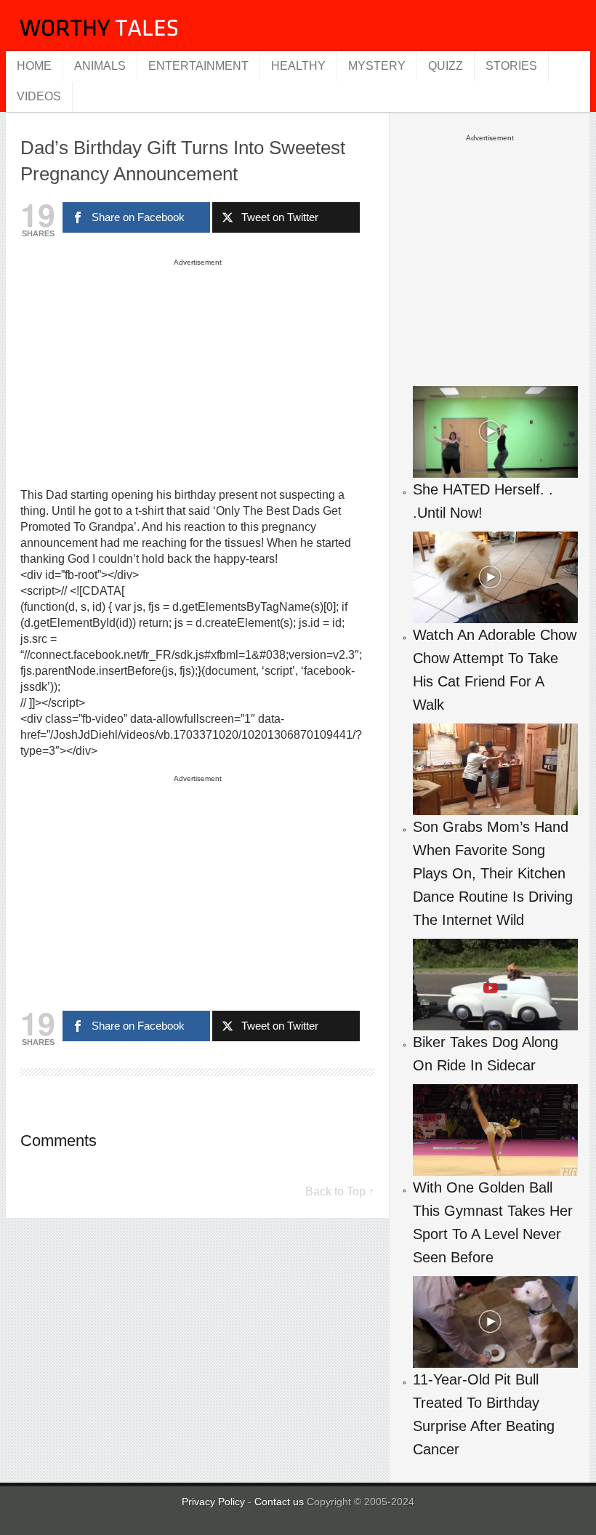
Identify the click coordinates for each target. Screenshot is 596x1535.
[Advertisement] (198, 372)
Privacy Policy (213, 1501)
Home (34, 66)
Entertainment (198, 66)
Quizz (445, 66)
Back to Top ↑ (339, 1191)
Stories (511, 66)
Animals (100, 66)
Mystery (377, 66)
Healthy (298, 66)
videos (39, 96)
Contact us (280, 1501)
